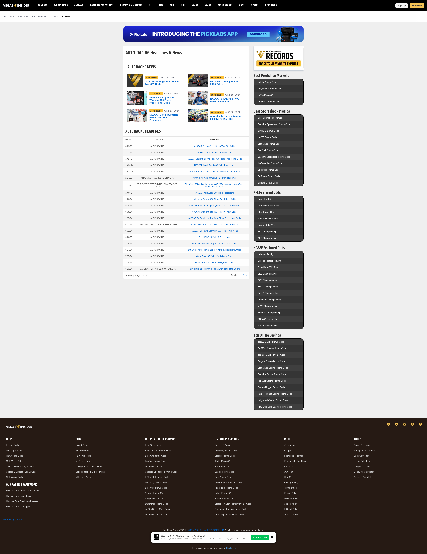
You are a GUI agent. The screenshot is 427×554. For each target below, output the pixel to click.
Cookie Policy (290, 504)
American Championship (269, 299)
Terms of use (290, 488)
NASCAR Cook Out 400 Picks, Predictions (214, 262)
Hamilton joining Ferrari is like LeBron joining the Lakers (214, 269)
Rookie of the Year (267, 225)
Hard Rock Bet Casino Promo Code (275, 394)
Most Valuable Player (268, 218)
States (255, 5)
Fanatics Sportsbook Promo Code (274, 124)
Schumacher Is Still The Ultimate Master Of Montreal (214, 224)
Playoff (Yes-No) (266, 212)
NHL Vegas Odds (14, 477)
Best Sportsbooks (153, 445)
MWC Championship (267, 306)
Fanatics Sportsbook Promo (158, 450)
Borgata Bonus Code (268, 183)
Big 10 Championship (268, 286)
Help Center (289, 477)
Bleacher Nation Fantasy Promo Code (233, 504)
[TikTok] (413, 424)
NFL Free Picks (83, 450)
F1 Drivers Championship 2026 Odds (214, 152)
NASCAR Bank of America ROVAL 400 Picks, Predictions (214, 171)
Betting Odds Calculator (365, 450)
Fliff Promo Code (223, 466)
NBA (161, 5)
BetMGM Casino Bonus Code (272, 348)
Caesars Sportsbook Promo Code (274, 157)
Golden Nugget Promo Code (271, 387)
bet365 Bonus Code (267, 137)
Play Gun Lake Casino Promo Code (275, 407)
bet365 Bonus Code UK (156, 514)
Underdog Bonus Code (156, 482)
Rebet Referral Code (224, 493)
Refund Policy (291, 493)
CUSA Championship (268, 319)
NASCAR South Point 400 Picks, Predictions (214, 165)
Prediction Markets (131, 5)
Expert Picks (61, 5)
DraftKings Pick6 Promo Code (229, 514)
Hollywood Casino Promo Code (273, 400)
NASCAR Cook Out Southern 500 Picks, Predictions (214, 231)
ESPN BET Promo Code (157, 477)
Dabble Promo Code (224, 472)
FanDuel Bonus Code (155, 461)
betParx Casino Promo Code (271, 355)
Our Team (289, 472)
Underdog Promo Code (269, 170)
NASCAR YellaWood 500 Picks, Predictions (214, 193)
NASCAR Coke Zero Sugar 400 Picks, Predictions (214, 243)
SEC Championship (267, 274)
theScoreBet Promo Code (270, 163)
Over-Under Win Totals (269, 205)
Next (245, 275)
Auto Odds (23, 16)
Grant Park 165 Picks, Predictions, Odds (214, 256)
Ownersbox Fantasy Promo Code (231, 509)
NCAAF (195, 5)
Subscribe (417, 5)
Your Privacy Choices (12, 519)
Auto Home (9, 16)
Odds (242, 5)
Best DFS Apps (222, 445)
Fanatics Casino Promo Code (272, 374)
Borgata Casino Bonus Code (271, 361)
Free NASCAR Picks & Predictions (214, 237)
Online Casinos (291, 514)
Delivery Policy (291, 498)
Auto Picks (39, 16)
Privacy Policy (291, 482)
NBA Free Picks (83, 456)
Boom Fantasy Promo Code (228, 482)
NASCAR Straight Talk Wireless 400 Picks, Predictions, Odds (214, 159)
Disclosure (231, 548)
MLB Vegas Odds (14, 461)
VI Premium (290, 445)
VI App (287, 450)
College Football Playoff (269, 261)
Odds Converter (361, 456)
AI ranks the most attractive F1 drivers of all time (214, 178)
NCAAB (208, 5)
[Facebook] (389, 424)
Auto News (66, 16)
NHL (183, 5)
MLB (172, 5)
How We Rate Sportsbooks (19, 496)
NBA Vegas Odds (14, 456)
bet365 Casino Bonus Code (271, 342)
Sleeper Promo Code (155, 493)
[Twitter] (397, 424)
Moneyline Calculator (364, 472)
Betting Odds (12, 445)
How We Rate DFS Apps (18, 506)
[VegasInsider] (20, 427)
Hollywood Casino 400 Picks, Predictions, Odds (214, 199)
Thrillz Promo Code (224, 461)
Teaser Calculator (362, 461)
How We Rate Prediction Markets (22, 501)
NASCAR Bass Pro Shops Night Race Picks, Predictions (214, 205)
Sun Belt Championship (269, 312)
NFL (151, 5)
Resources (271, 5)
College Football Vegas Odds (20, 466)
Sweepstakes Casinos (102, 5)
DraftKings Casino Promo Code (273, 368)
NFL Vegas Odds (14, 450)
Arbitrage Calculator (363, 477)
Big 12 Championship (268, 293)
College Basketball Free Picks (90, 472)
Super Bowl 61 (265, 199)
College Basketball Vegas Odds (21, 472)
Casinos (78, 5)
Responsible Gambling (295, 461)
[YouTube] (405, 424)
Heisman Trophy (266, 254)
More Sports (225, 5)
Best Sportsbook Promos (270, 118)
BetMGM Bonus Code (268, 131)
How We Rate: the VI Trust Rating (22, 490)
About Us (288, 466)
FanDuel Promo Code (268, 150)
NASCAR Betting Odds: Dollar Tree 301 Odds (214, 146)
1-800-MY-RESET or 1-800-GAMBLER (205, 530)
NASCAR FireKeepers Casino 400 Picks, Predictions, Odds (214, 250)
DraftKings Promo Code (269, 144)
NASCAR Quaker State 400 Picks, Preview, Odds (214, 212)
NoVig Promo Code (267, 95)
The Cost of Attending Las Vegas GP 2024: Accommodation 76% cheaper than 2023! (214, 185)
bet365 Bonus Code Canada (158, 509)
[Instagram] (421, 424)
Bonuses (42, 5)
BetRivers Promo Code (269, 176)
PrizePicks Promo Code (226, 488)
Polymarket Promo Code (269, 88)
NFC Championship (267, 231)
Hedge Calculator (362, 466)
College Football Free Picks (89, 466)
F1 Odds (54, 16)
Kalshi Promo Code (267, 82)
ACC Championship (267, 280)
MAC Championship (267, 325)
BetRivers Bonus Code (156, 488)
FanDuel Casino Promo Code (272, 381)
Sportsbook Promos (293, 456)
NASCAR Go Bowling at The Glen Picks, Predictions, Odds (214, 218)
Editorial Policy (291, 509)
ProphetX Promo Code (268, 101)
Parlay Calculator (362, 445)
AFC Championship (267, 238)
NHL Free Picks (83, 477)
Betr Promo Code (223, 477)
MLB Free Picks (83, 461)
